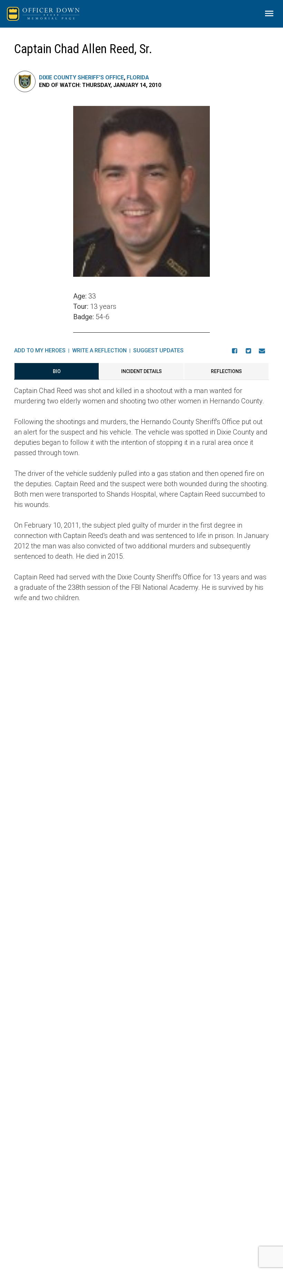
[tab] (56, 371)
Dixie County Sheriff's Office (81, 77)
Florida (138, 77)
